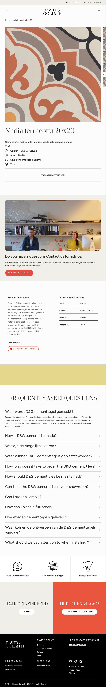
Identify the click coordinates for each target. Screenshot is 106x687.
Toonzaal (87, 2)
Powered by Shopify (39, 684)
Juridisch (40, 652)
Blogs (39, 655)
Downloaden (10, 669)
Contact (97, 2)
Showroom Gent (43, 666)
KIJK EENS (26, 612)
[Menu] (7, 11)
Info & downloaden (73, 2)
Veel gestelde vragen (13, 666)
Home (7, 20)
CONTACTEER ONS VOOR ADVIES (79, 612)
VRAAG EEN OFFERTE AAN (53, 175)
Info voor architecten (45, 648)
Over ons (40, 645)
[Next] (103, 74)
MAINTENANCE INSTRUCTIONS (25, 349)
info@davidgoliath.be (77, 645)
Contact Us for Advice (19, 273)
